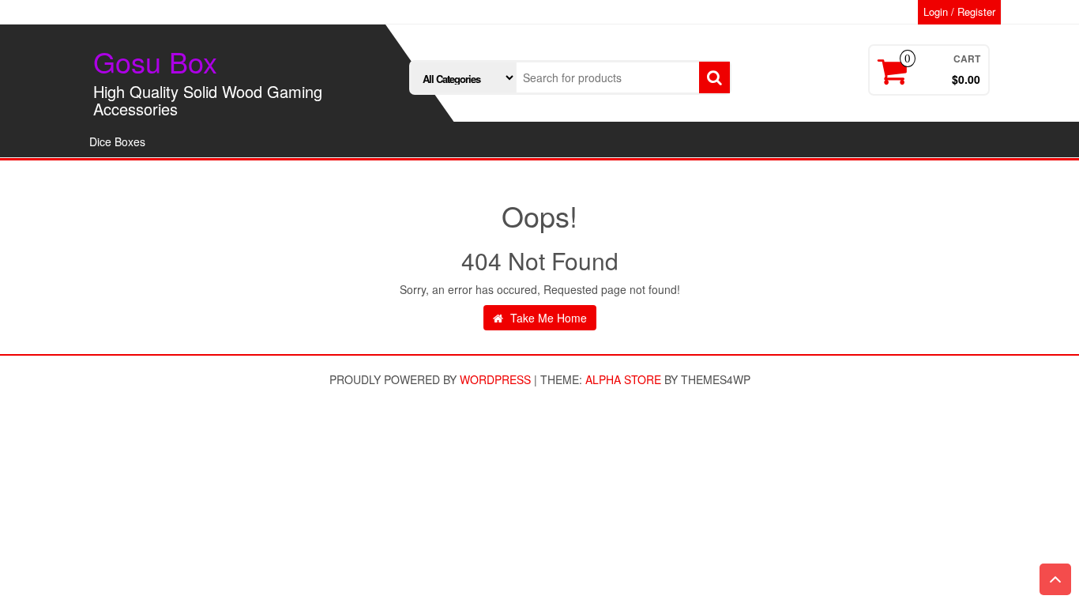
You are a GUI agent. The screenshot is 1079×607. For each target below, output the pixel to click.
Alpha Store (623, 379)
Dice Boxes (117, 141)
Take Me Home (547, 318)
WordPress (495, 379)
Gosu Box (155, 61)
